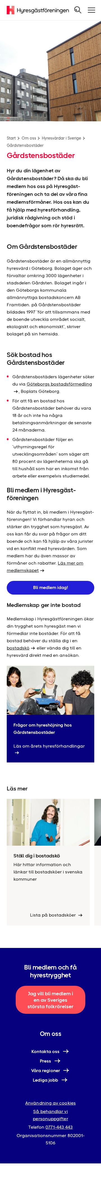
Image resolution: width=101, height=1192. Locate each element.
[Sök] (78, 10)
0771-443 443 (59, 1127)
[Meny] (91, 10)
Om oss (29, 138)
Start (11, 138)
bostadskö (18, 648)
